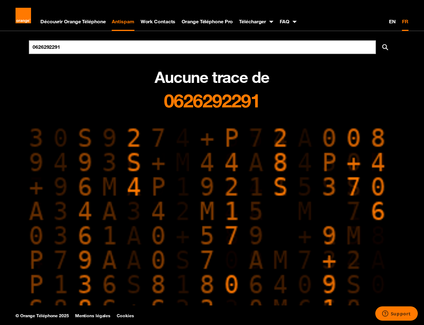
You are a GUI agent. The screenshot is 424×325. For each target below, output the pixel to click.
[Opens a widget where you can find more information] (396, 314)
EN (392, 21)
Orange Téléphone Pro (207, 21)
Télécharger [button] (252, 21)
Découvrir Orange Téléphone (73, 21)
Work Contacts (158, 21)
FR (405, 21)
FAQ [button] (284, 21)
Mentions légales (93, 315)
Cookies (125, 315)
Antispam (123, 21)
